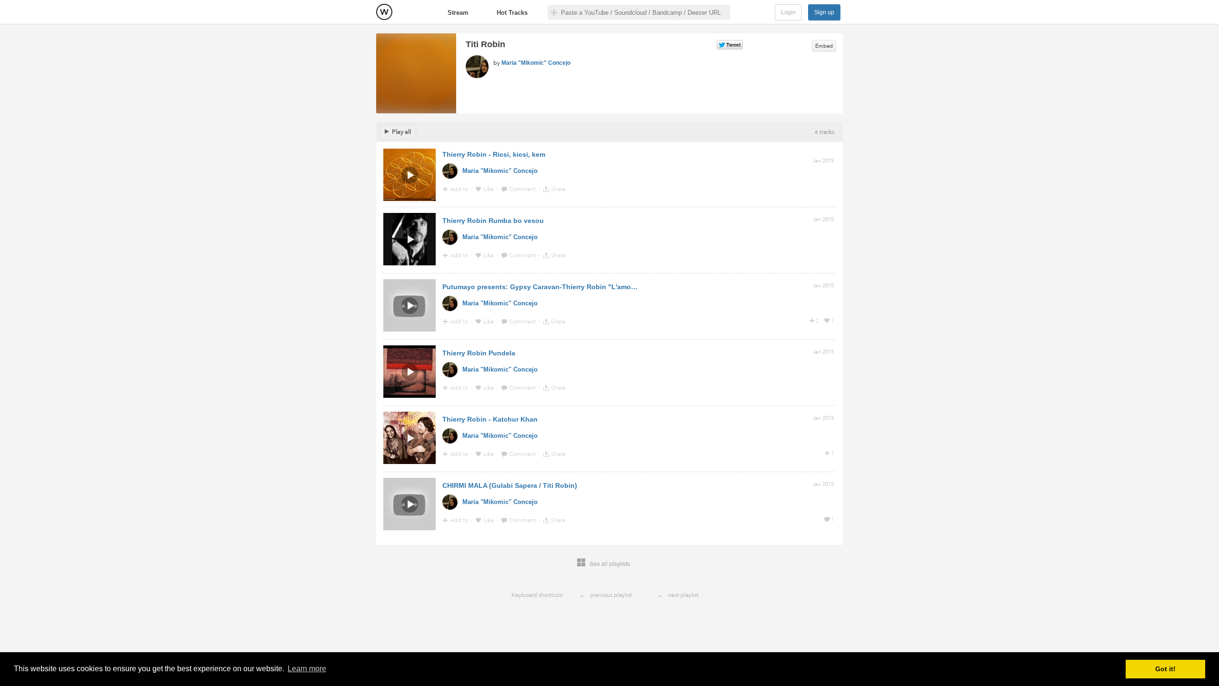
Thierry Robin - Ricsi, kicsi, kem (493, 154)
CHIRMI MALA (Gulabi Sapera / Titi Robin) (509, 485)
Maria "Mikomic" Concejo (535, 63)
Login (788, 12)
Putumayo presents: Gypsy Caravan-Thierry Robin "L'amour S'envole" (556, 287)
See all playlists (610, 563)
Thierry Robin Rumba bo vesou (493, 220)
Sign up (824, 12)
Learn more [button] (307, 669)
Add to (460, 189)
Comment (523, 189)
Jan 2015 (823, 160)
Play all (401, 132)
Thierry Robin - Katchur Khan (490, 419)
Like (489, 189)
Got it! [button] (1165, 669)
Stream (458, 12)
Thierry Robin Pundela (478, 353)
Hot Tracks (512, 12)
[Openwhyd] (384, 12)
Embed (824, 46)
